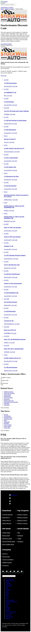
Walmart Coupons (22, 518)
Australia (8, 583)
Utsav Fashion (7, 425)
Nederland (8, 589)
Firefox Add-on (6, 520)
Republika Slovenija (11, 611)
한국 (7, 598)
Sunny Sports (7, 426)
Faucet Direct (7, 394)
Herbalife (6, 423)
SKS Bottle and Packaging (11, 402)
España (7, 594)
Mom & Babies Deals (8, 544)
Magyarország (9, 616)
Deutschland (9, 585)
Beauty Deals (6, 536)
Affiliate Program (7, 562)
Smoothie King (8, 417)
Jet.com (6, 414)
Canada (8, 582)
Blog (18, 533)
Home (2, 9)
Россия (8, 597)
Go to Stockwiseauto (6, 44)
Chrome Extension (7, 515)
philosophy (7, 422)
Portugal (8, 607)
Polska (7, 592)
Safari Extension (6, 523)
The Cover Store (8, 397)
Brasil (7, 591)
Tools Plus (6, 405)
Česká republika (10, 600)
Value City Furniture (9, 393)
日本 (7, 588)
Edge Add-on (6, 518)
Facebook (20, 536)
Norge (7, 606)
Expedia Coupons (22, 520)
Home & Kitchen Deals (8, 541)
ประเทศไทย (9, 613)
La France (8, 586)
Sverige (8, 610)
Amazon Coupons (22, 515)
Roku (5, 420)
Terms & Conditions (7, 560)
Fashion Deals (6, 533)
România (8, 609)
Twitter (19, 539)
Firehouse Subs (8, 419)
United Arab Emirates (11, 601)
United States (9, 576)
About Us (4, 554)
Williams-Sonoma (8, 391)
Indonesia (8, 618)
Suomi (7, 604)
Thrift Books (7, 416)
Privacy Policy (6, 557)
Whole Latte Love (8, 400)
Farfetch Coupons (22, 523)
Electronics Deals (7, 539)
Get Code (3, 75)
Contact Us (5, 565)
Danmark (8, 603)
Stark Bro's (7, 399)
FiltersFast (6, 403)
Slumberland (7, 396)
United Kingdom (10, 580)
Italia (7, 595)
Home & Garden (9, 9)
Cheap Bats (7, 427)
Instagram (20, 541)
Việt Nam (8, 615)
